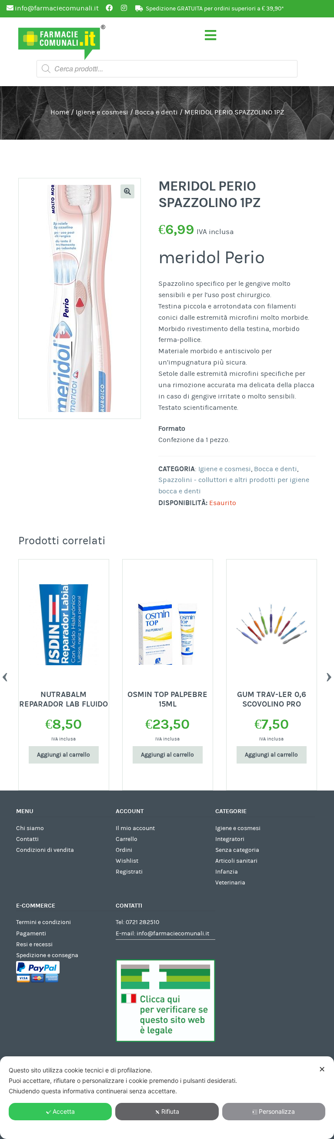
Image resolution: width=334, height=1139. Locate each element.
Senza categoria (237, 850)
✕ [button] (322, 1069)
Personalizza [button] (277, 1111)
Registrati (129, 871)
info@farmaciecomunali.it (173, 933)
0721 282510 (142, 922)
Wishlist (127, 861)
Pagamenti (31, 933)
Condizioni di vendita (45, 850)
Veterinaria (230, 882)
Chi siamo (30, 828)
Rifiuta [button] (170, 1111)
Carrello (126, 839)
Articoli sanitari (236, 861)
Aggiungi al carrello (63, 754)
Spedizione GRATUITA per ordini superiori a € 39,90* (215, 8)
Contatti (27, 839)
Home (59, 112)
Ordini (124, 850)
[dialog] (167, 1097)
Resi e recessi (34, 944)
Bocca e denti (156, 112)
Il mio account (135, 828)
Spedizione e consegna (47, 955)
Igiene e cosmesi (102, 112)
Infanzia (226, 871)
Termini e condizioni (43, 922)
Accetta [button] (64, 1111)
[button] (127, 191)
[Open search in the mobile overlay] (167, 68)
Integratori (229, 839)
